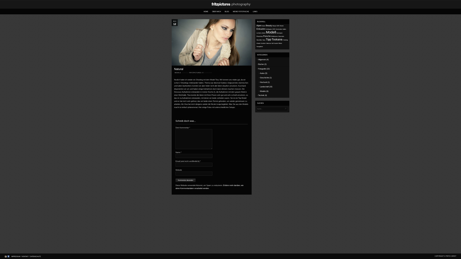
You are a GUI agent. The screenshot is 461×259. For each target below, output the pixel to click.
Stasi (263, 40)
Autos (263, 25)
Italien (284, 29)
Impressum (15, 256)
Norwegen (279, 33)
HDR (273, 29)
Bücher (261, 64)
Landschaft (264, 87)
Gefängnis (269, 29)
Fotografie (262, 69)
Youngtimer (259, 46)
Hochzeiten (279, 29)
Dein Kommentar (183, 128)
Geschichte (264, 78)
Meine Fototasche (241, 11)
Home (206, 11)
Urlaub (258, 43)
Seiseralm (281, 36)
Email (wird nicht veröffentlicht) (188, 161)
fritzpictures (195, 72)
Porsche (267, 36)
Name (179, 152)
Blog (227, 11)
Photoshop (259, 36)
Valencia (268, 43)
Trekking (285, 40)
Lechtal (258, 33)
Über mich (216, 11)
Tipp (268, 39)
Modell (271, 32)
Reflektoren (274, 36)
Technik (261, 95)
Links (255, 11)
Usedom (263, 43)
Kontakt (25, 256)
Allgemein (262, 60)
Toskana (277, 39)
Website (179, 170)
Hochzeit (263, 82)
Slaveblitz (259, 40)
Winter (280, 43)
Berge (274, 25)
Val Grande (274, 43)
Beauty (269, 25)
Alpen (258, 25)
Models (178, 72)
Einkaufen (260, 29)
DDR (277, 25)
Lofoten (263, 33)
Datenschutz (35, 256)
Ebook (282, 25)
